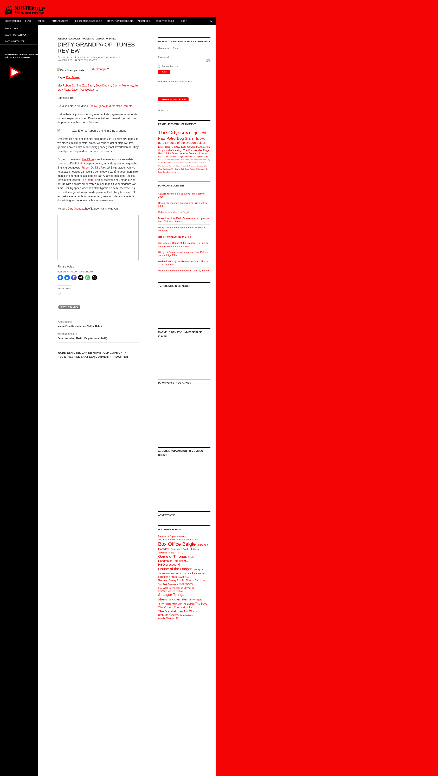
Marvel (180, 577)
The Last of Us (183, 607)
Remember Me (170, 66)
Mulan (186, 577)
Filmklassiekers (59, 21)
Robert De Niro (72, 85)
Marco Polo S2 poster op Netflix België (79, 324)
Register (162, 81)
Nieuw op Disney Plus (170, 580)
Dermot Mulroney (122, 85)
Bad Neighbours (98, 106)
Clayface (199, 157)
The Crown (165, 607)
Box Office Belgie (177, 544)
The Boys (201, 603)
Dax (191, 160)
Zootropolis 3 (172, 172)
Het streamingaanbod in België (174, 236)
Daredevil (164, 549)
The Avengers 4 (196, 600)
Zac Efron (88, 85)
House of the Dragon (181, 142)
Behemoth (185, 160)
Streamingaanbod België (120, 21)
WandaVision (186, 615)
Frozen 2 (179, 553)
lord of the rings (174, 150)
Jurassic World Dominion (169, 574)
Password (163, 57)
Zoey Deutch (103, 85)
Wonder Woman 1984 (168, 618)
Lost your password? (180, 81)
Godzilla (200, 166)
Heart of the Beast (168, 153)
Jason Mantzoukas (83, 89)
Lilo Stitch (184, 163)
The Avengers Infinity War (170, 604)
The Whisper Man (193, 150)
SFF (206, 163)
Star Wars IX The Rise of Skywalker (176, 588)
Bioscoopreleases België (88, 21)
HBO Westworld (169, 564)
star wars (186, 584)
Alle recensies (13, 21)
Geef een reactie (87, 60)
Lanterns (183, 153)
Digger (206, 150)
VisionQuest (168, 163)
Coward (191, 146)
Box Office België (165, 21)
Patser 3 (193, 169)
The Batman (188, 604)
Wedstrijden (144, 21)
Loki (204, 573)
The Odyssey (173, 132)
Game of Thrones (172, 556)
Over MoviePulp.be (14, 41)
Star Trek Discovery (168, 584)
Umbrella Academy (168, 615)
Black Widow (192, 539)
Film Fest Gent (189, 157)
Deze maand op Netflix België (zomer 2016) (82, 336)
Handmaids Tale (168, 561)
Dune (196, 549)
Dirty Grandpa (97, 69)
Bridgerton (202, 545)
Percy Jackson (174, 166)
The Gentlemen (200, 160)
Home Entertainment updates (99, 39)
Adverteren (11, 28)
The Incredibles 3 (174, 160)
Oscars (202, 580)
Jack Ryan (198, 569)
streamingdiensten (173, 599)
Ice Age (180, 157)
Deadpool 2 (176, 549)
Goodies (76, 39)
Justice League (191, 573)
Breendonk (195, 153)
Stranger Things (171, 595)
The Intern (87, 179)
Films (28, 21)
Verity (205, 157)
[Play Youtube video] (98, 237)
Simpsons (192, 166)
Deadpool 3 (188, 549)
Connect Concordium (173, 99)
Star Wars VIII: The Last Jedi (171, 591)
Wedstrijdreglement (16, 35)
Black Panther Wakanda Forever (171, 539)
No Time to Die (190, 580)
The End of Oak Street (180, 169)
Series (41, 21)
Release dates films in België (173, 212)
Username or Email (168, 48)
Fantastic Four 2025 (166, 553)
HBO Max (183, 561)
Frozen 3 (184, 166)
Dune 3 (167, 157)
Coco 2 (176, 163)
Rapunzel (201, 169)
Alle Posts (63, 39)
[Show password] (208, 61)
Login (184, 21)
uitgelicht (197, 132)
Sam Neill (200, 163)
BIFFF (183, 536)
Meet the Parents (122, 106)
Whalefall (192, 163)
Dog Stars (185, 138)
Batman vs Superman (169, 536)
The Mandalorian (170, 611)
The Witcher (191, 611)
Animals (173, 157)
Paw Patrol (167, 138)
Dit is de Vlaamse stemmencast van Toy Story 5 (184, 270)
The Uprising (163, 166)
